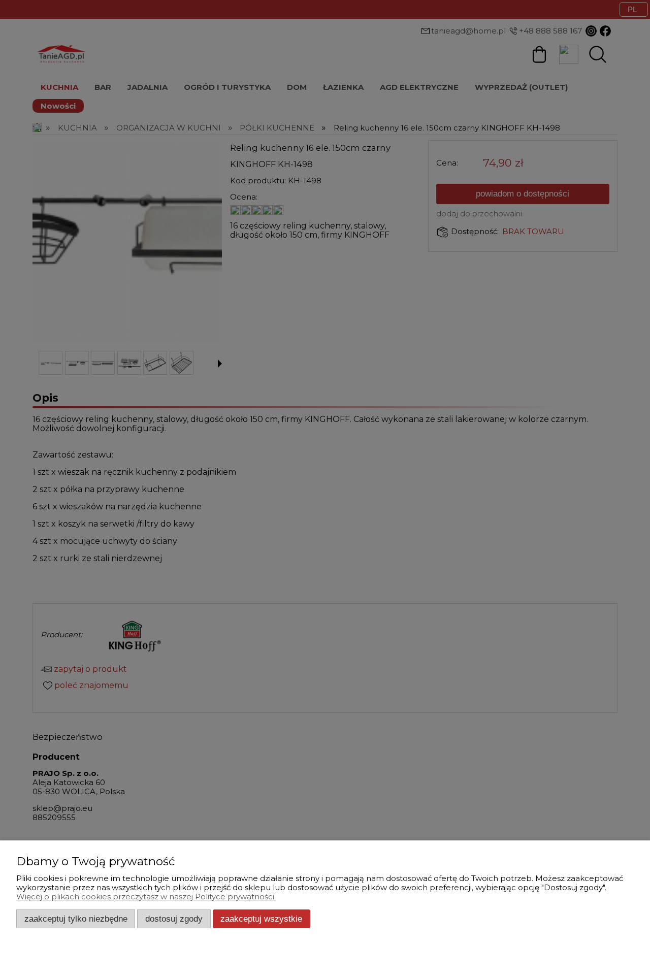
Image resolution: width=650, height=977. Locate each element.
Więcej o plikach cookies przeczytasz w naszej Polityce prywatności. (146, 896)
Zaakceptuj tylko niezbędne (75, 919)
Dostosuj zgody (174, 919)
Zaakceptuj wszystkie (261, 919)
